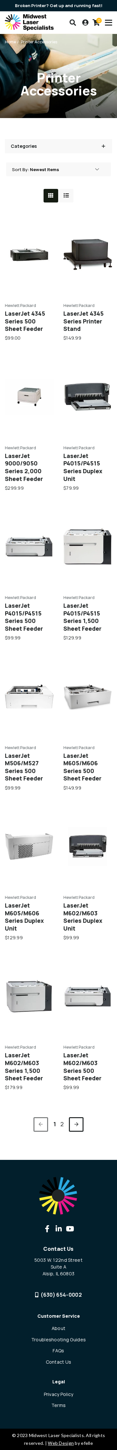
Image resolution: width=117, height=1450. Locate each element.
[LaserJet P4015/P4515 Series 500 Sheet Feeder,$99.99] (29, 546)
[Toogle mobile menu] (108, 23)
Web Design (61, 1443)
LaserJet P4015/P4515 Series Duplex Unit (82, 467)
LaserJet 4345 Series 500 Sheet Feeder (25, 321)
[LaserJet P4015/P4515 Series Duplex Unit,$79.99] (87, 397)
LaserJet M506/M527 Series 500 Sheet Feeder (24, 767)
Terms (58, 1405)
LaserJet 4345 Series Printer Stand (83, 321)
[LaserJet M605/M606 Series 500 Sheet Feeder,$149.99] (87, 696)
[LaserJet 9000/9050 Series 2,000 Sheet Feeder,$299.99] (29, 397)
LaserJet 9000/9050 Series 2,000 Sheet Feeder (24, 467)
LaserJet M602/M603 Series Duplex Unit (82, 917)
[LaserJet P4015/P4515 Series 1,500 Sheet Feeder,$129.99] (87, 546)
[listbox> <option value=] (64, 169)
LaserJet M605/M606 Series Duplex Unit (24, 917)
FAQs (58, 1350)
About (58, 1328)
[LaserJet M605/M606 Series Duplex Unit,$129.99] (29, 846)
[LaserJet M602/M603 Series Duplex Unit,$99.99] (87, 846)
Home (10, 42)
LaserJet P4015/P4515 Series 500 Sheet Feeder (24, 617)
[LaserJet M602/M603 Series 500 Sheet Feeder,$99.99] (87, 996)
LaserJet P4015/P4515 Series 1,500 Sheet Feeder (82, 617)
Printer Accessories (39, 42)
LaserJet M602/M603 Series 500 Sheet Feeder (82, 1067)
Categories (24, 146)
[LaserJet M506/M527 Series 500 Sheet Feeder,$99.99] (29, 696)
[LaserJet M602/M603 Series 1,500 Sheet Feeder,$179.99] (29, 996)
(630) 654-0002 (61, 1294)
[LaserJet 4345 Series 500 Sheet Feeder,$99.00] (29, 254)
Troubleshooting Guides (58, 1339)
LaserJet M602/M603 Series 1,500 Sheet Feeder (24, 1067)
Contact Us (59, 1362)
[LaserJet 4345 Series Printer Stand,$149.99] (87, 254)
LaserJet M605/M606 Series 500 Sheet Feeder (82, 767)
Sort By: (20, 169)
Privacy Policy (58, 1394)
